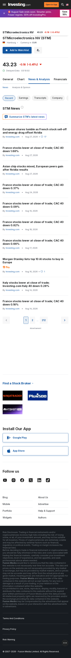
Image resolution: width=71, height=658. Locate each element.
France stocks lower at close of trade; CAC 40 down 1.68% (33, 149)
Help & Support (46, 510)
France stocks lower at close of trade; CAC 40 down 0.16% (33, 303)
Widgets (7, 517)
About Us (43, 497)
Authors (42, 517)
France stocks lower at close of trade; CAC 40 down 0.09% (33, 205)
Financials (60, 79)
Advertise (43, 504)
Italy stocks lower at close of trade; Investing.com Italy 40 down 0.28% (26, 284)
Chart (20, 79)
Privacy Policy (9, 629)
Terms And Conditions (13, 618)
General (8, 79)
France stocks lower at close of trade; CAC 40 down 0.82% (33, 223)
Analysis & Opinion (21, 87)
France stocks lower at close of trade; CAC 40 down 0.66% (33, 242)
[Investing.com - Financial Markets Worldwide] (19, 5)
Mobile (6, 504)
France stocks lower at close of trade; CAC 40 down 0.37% (33, 186)
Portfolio (7, 510)
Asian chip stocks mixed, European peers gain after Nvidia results (33, 168)
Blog (5, 497)
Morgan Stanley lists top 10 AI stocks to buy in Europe (33, 260)
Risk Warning (9, 639)
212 (44, 320)
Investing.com (12, 137)
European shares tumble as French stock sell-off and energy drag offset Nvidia (35, 131)
